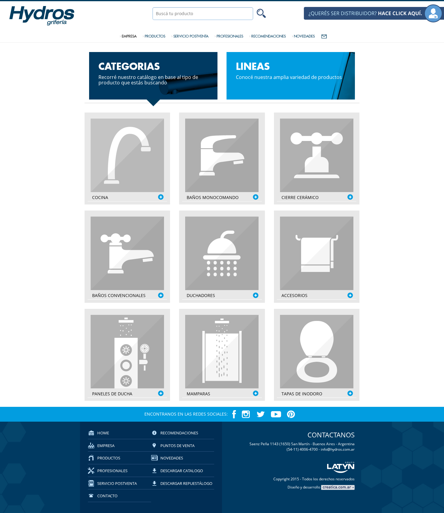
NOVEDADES (303, 36)
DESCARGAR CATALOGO (181, 470)
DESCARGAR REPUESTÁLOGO (186, 483)
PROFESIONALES (228, 36)
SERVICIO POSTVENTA (189, 36)
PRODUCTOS (154, 36)
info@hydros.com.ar (338, 449)
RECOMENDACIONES (267, 36)
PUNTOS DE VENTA (177, 445)
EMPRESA (128, 36)
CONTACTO (107, 495)
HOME (103, 433)
